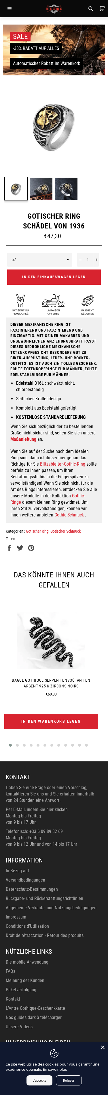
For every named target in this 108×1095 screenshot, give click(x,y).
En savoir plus (55, 1069)
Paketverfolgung (21, 989)
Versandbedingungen (25, 880)
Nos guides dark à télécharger (34, 1017)
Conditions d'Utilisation (27, 926)
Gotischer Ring (37, 531)
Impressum (16, 917)
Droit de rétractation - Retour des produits (45, 935)
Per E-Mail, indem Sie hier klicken (37, 809)
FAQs (10, 971)
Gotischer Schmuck (65, 531)
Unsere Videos (19, 1026)
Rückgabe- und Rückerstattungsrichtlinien (44, 898)
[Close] (103, 1047)
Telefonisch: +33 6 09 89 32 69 (34, 831)
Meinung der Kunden (25, 980)
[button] (10, 745)
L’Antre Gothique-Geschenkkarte (35, 1008)
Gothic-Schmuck (69, 515)
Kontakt (13, 999)
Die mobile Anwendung (27, 962)
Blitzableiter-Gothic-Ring (62, 464)
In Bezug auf (17, 870)
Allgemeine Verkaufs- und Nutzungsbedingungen (51, 907)
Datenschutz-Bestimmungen (32, 889)
